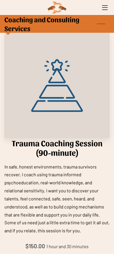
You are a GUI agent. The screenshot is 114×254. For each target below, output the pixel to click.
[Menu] (104, 7)
